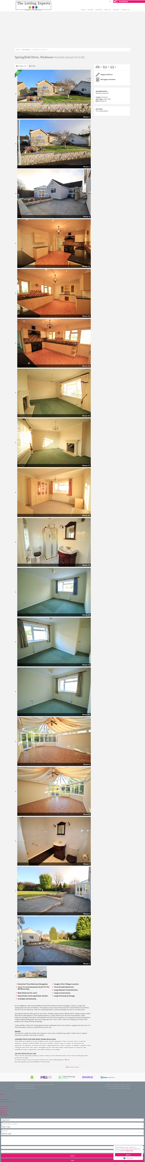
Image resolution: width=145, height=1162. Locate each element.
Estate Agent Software (124, 1086)
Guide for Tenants (4, 1099)
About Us (107, 10)
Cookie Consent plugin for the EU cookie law (128, 1158)
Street (32, 66)
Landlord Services (4, 1108)
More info (129, 1150)
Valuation (116, 10)
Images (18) (22, 66)
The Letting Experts (102, 111)
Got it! (128, 1154)
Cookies (33, 1088)
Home (83, 10)
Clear (72, 1160)
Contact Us (125, 10)
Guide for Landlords (4, 1106)
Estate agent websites (114, 1088)
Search (72, 1156)
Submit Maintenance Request (7, 1101)
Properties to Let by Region (22, 1088)
